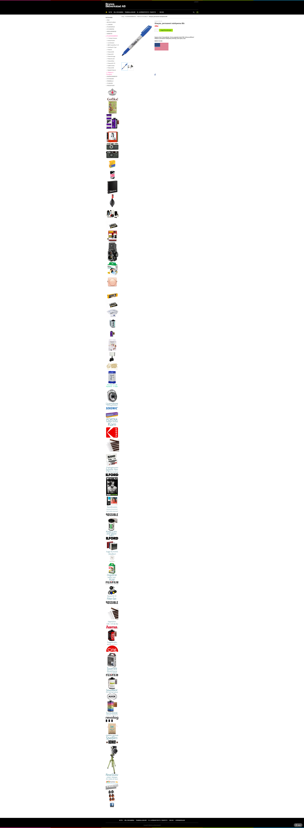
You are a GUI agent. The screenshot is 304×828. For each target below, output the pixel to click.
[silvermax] (112, 688)
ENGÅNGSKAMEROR (112, 76)
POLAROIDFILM (111, 27)
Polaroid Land (111, 58)
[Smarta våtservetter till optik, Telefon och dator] (112, 313)
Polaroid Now (111, 61)
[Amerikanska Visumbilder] (112, 793)
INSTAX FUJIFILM (111, 22)
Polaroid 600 (111, 52)
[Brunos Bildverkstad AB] (107, 12)
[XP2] (112, 464)
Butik (110, 12)
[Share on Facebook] (155, 75)
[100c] (112, 445)
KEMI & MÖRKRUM (111, 31)
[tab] (124, 66)
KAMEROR (109, 33)
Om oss (162, 12)
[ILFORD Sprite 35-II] (112, 150)
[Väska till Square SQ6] (112, 282)
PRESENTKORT (111, 85)
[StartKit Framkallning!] (112, 214)
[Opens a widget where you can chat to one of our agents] (298, 825)
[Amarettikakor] (112, 366)
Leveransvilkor (180, 820)
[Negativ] (112, 618)
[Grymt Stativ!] (112, 764)
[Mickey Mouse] (112, 235)
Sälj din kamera (118, 12)
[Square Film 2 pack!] (112, 268)
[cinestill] (112, 640)
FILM (108, 20)
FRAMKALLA (110, 81)
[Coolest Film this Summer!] (112, 175)
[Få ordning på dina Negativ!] (112, 187)
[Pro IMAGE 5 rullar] (112, 294)
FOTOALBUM (110, 78)
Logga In (196, 1)
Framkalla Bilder (130, 12)
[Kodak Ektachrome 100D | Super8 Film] (112, 164)
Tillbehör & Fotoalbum (109, 73)
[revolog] (112, 711)
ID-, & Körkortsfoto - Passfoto (146, 12)
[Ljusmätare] (112, 399)
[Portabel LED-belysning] (112, 357)
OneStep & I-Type (112, 47)
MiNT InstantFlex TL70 (113, 45)
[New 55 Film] (112, 486)
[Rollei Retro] (112, 323)
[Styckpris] (112, 379)
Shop (123, 16)
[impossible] (112, 507)
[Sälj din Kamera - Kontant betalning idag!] (112, 252)
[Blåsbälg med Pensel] (112, 200)
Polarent (110, 49)
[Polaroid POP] (112, 345)
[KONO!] (112, 733)
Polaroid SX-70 (111, 63)
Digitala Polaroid (112, 70)
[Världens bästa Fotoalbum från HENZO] (112, 551)
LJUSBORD (110, 24)
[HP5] (112, 529)
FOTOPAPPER (110, 29)
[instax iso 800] (112, 573)
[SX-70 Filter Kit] (112, 596)
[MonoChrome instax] (112, 664)
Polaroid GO (111, 54)
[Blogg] (112, 806)
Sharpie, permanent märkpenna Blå (158, 16)
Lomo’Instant (111, 42)
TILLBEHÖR (110, 83)
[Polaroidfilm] (112, 135)
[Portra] (112, 424)
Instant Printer (111, 40)
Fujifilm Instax (111, 65)
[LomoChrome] (112, 121)
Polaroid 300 (111, 67)
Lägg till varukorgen (166, 30)
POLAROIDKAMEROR (112, 36)
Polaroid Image (111, 56)
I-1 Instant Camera (112, 38)
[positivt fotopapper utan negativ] (112, 225)
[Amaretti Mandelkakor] (112, 105)
